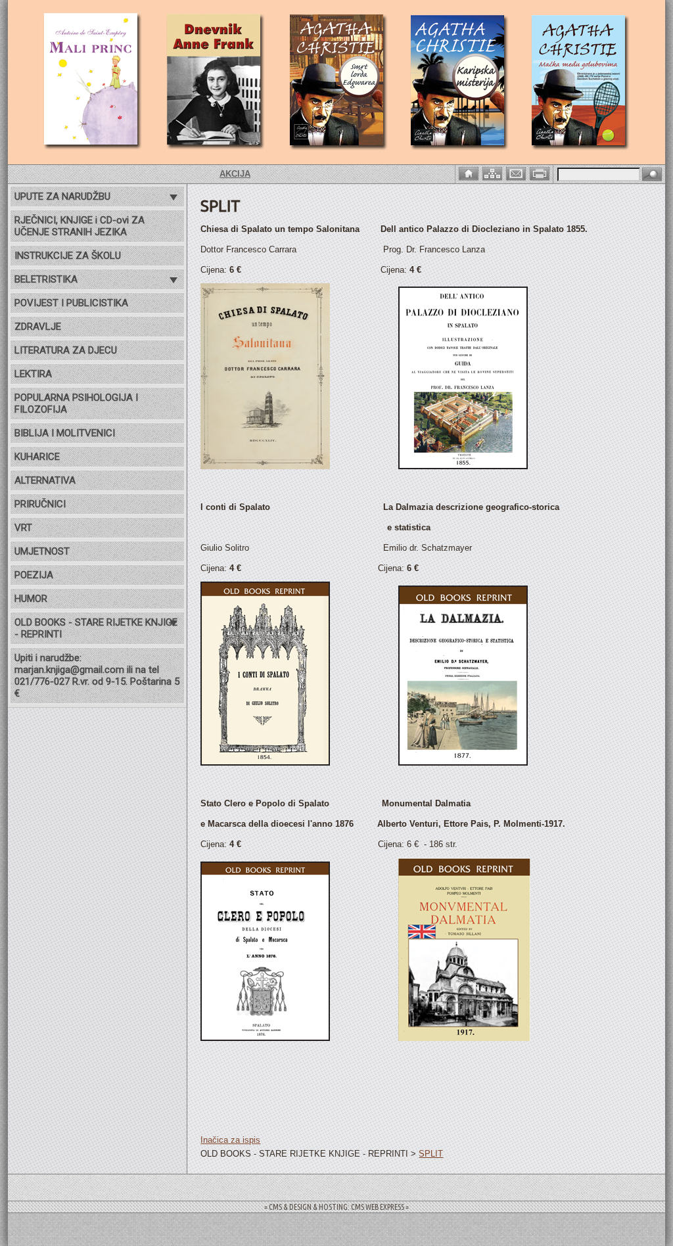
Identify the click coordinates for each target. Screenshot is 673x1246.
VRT (23, 528)
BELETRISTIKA (46, 279)
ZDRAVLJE (37, 327)
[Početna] (470, 172)
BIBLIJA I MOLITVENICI (64, 433)
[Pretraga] (651, 175)
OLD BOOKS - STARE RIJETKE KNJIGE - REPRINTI (95, 628)
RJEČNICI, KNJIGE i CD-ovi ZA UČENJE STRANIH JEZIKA (79, 226)
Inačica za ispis (230, 1140)
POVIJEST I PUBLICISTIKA (71, 303)
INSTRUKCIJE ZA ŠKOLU (67, 256)
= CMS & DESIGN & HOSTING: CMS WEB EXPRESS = (336, 1207)
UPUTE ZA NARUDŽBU (62, 196)
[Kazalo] (493, 172)
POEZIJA (33, 575)
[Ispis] (541, 172)
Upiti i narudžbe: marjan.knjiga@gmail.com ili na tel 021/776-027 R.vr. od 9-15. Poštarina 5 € (96, 675)
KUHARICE (37, 457)
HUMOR (30, 599)
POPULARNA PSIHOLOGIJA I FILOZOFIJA (76, 403)
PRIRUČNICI (40, 504)
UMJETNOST (42, 551)
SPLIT (431, 1154)
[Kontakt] (517, 172)
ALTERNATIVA (45, 480)
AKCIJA (213, 174)
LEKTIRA (33, 374)
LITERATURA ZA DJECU (65, 350)
